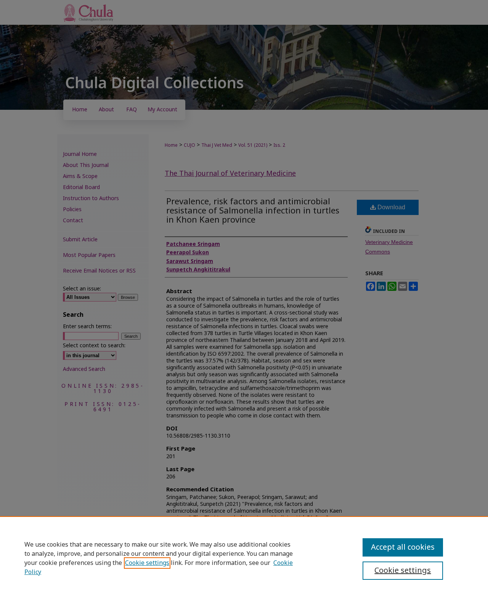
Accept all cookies (403, 547)
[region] (244, 558)
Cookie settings (147, 563)
